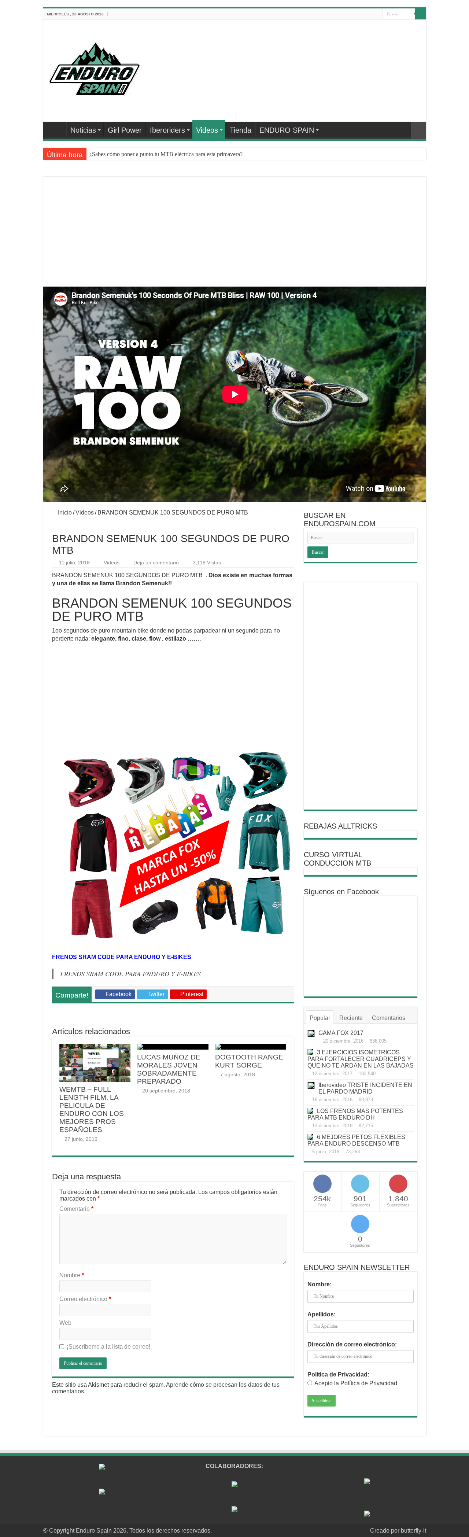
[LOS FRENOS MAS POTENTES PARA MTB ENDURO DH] (310, 1111)
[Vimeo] (370, 14)
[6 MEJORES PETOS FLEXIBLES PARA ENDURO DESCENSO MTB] (310, 1137)
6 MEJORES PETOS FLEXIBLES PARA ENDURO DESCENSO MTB (356, 1140)
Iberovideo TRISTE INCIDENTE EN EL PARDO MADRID (365, 1088)
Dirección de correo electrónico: (352, 1344)
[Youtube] (363, 14)
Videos (207, 130)
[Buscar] (420, 13)
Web (65, 1323)
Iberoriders (167, 130)
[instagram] (377, 14)
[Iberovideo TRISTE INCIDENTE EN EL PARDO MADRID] (311, 1085)
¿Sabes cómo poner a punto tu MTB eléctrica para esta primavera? (166, 154)
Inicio (64, 512)
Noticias (83, 130)
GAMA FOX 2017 (340, 1033)
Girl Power (125, 130)
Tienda (240, 130)
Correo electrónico (85, 1299)
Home (56, 129)
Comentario (76, 1209)
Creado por (385, 1530)
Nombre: (319, 1284)
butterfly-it (413, 1530)
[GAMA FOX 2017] (311, 1033)
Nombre (71, 1275)
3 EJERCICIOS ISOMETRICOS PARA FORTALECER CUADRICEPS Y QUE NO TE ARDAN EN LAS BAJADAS (360, 1059)
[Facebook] (342, 14)
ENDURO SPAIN (286, 130)
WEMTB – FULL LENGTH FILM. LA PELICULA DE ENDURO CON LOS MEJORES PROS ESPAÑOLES (91, 1110)
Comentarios (388, 1018)
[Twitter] (349, 14)
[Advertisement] (234, 240)
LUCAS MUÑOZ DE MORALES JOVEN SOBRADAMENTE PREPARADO (168, 1069)
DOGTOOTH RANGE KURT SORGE (249, 1061)
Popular (320, 1018)
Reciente (351, 1018)
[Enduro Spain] (94, 67)
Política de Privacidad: (338, 1374)
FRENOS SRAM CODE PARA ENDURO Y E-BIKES (130, 973)
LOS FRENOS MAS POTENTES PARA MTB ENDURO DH (355, 1114)
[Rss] (335, 14)
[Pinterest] (356, 14)
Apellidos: (321, 1314)
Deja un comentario (156, 562)
